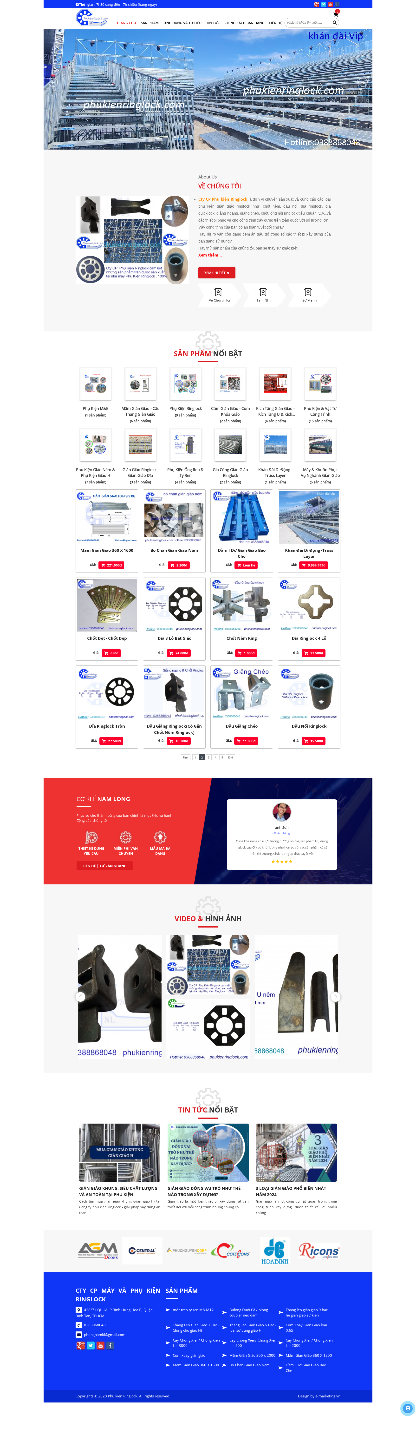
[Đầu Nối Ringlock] (309, 693)
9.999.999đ (316, 565)
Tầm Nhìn (265, 300)
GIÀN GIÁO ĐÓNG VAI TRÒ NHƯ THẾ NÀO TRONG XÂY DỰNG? (115, 1191)
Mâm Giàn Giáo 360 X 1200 (309, 1355)
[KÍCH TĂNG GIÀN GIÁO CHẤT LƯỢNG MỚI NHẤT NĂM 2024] (296, 1129)
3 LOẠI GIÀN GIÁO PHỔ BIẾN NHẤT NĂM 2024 (203, 1191)
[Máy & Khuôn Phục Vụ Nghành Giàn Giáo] (320, 445)
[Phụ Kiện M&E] (95, 384)
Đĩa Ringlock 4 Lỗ (309, 638)
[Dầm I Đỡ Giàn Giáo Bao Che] (242, 517)
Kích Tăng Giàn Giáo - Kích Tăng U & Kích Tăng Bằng (275, 414)
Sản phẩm (150, 22)
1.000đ (249, 653)
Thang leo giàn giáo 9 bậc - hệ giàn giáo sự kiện (308, 1312)
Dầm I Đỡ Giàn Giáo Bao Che (242, 553)
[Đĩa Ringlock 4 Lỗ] (309, 605)
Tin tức (213, 22)
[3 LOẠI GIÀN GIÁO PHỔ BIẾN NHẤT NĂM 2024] (208, 1153)
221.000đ (114, 565)
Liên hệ (275, 22)
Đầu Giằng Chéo (242, 726)
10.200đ (182, 741)
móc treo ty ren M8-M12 (193, 1309)
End (230, 757)
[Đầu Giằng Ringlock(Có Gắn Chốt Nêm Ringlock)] (174, 693)
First (185, 757)
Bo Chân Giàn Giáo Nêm (174, 550)
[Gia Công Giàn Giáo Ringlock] (230, 445)
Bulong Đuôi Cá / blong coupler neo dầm (248, 1312)
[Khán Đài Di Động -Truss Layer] (275, 445)
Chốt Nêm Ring (242, 638)
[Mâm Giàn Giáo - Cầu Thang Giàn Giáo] (140, 384)
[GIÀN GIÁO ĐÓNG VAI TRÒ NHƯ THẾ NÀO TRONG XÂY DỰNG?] (120, 1153)
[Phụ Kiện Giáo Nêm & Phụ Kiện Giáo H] (95, 445)
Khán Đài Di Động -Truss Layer (309, 553)
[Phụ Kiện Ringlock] (185, 384)
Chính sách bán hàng (244, 22)
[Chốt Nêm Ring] (242, 605)
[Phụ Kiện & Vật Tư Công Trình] (320, 384)
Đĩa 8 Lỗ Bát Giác (174, 638)
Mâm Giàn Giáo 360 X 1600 (106, 550)
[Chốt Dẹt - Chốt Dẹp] (107, 605)
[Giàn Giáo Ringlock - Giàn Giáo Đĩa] (140, 445)
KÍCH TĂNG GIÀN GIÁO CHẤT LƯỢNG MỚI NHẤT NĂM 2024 (293, 1143)
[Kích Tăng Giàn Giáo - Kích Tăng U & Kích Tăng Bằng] (275, 384)
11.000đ (249, 741)
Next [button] (335, 997)
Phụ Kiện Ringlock (185, 408)
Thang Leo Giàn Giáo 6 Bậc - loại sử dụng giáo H (252, 1328)
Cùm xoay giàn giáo (189, 1355)
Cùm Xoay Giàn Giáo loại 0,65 (306, 1328)
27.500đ (316, 653)
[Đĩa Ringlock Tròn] (107, 693)
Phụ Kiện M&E (95, 408)
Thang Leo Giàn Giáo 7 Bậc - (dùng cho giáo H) (196, 1328)
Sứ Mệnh (309, 300)
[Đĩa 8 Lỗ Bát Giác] (174, 605)
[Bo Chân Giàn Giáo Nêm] (174, 517)
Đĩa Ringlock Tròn (107, 726)
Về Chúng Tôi (219, 186)
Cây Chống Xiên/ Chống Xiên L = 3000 (196, 1343)
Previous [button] (80, 997)
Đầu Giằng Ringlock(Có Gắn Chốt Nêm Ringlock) (174, 729)
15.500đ (316, 741)
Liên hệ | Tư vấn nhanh (105, 865)
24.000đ (182, 653)
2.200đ (181, 565)
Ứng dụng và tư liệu (182, 22)
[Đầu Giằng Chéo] (242, 693)
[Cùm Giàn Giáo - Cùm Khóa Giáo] (230, 384)
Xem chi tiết (215, 272)
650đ (114, 653)
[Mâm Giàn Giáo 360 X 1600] (107, 517)
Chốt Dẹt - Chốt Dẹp (107, 638)
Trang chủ (126, 22)
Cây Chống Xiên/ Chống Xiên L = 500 (252, 1343)
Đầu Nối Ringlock (309, 726)
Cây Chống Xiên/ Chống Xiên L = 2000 (309, 1343)
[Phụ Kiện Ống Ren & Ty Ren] (185, 445)
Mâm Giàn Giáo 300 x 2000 (252, 1355)
